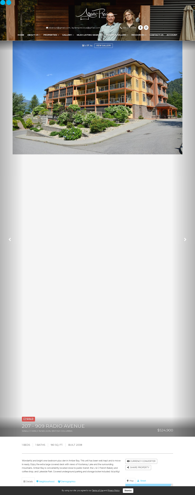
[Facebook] (3, 2)
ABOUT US (33, 35)
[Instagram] (8, 2)
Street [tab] (143, 481)
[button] (11, 239)
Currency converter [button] (142, 461)
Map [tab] (131, 481)
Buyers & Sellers (116, 35)
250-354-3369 (129, 28)
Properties (51, 35)
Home (21, 35)
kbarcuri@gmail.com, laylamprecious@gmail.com (74, 28)
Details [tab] (29, 481)
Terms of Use (97, 490)
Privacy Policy (114, 490)
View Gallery (103, 45)
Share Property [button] (139, 467)
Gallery (67, 35)
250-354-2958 (111, 28)
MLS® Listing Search (89, 35)
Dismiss (128, 491)
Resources (138, 35)
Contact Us (156, 35)
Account (172, 35)
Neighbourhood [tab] (46, 481)
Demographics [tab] (67, 481)
